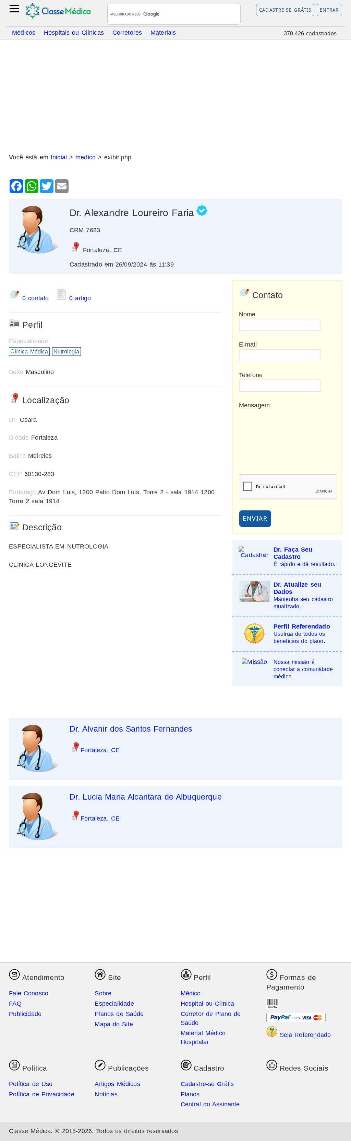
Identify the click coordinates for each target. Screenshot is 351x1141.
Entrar (329, 10)
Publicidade (25, 1013)
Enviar (255, 518)
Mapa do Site (114, 1024)
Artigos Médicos (117, 1084)
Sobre (103, 993)
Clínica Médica (29, 351)
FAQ (15, 1003)
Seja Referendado (304, 1034)
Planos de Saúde (119, 1013)
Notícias (106, 1094)
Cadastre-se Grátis (285, 10)
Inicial (59, 157)
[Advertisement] (175, 94)
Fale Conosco (28, 993)
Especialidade (114, 1003)
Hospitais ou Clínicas (74, 32)
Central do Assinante (210, 1104)
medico (85, 157)
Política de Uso (30, 1084)
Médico (191, 993)
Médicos (23, 32)
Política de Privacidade (41, 1094)
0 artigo (79, 298)
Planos (190, 1094)
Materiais (163, 32)
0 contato (35, 298)
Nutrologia (66, 351)
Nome (247, 314)
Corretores (127, 32)
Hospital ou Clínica (207, 1003)
